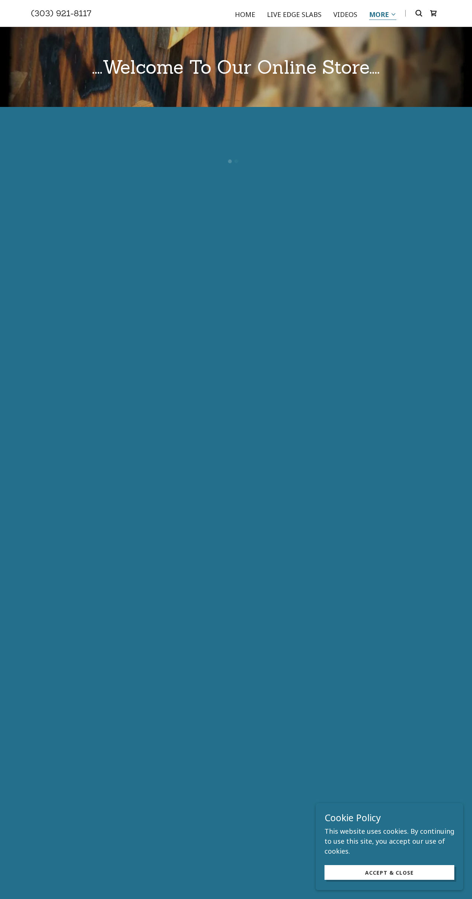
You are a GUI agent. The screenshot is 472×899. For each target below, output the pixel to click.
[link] (61, 13)
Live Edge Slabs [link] (294, 14)
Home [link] (245, 14)
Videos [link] (345, 14)
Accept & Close (389, 872)
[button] (382, 15)
